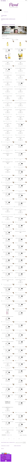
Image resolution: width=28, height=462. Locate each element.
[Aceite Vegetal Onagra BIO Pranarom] (7, 107)
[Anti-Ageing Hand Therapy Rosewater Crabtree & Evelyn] (7, 142)
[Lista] (5, 38)
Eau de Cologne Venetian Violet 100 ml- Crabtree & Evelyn (7, 296)
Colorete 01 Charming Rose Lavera (8, 231)
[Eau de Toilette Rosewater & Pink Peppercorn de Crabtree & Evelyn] (7, 402)
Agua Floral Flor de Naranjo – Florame (7, 137)
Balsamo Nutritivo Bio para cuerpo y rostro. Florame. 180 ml (8, 162)
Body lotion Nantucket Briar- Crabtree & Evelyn (20, 184)
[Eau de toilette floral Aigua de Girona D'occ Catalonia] (20, 419)
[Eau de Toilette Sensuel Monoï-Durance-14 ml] (20, 399)
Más (2, 36)
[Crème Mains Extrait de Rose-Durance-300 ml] (20, 270)
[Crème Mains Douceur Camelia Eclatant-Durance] (8, 256)
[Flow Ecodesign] (14, 5)
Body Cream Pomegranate (8, 169)
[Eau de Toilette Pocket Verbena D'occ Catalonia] (20, 392)
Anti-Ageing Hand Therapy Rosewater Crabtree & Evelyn (7, 145)
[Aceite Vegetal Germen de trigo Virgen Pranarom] (20, 86)
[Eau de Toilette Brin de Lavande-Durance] (20, 338)
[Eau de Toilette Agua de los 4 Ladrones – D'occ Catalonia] (20, 330)
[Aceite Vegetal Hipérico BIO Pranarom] (7, 93)
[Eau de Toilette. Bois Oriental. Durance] (20, 412)
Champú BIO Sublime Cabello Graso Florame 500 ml (20, 217)
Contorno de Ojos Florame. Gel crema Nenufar (20, 231)
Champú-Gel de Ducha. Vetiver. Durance (20, 224)
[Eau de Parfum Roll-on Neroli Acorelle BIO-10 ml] (20, 321)
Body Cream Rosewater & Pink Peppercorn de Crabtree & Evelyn (20, 170)
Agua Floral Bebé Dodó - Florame (20, 116)
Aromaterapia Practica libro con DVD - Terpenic (20, 144)
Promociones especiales (8, 19)
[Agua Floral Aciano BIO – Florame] (7, 114)
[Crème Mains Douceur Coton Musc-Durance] (20, 256)
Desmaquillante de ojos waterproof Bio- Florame (7, 279)
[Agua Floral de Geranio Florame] (8, 121)
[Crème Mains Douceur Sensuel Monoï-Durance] (7, 263)
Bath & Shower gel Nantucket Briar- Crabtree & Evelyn (20, 162)
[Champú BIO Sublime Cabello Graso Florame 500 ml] (20, 214)
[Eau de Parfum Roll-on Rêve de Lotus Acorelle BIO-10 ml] (7, 330)
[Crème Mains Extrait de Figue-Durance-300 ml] (7, 270)
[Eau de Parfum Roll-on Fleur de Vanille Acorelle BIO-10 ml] (20, 308)
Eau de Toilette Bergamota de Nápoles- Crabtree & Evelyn (7, 341)
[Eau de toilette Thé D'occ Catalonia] (20, 427)
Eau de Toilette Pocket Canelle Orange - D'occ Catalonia (7, 387)
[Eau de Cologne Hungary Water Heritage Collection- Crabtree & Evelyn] (7, 284)
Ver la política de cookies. (7, 459)
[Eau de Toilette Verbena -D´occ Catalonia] (8, 412)
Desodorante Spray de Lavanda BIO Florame (20, 279)
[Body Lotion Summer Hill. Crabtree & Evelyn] (7, 190)
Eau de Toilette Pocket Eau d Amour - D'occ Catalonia (20, 387)
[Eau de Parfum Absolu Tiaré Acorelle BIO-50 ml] (20, 292)
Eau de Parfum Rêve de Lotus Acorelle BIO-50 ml (20, 303)
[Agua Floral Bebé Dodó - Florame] (20, 114)
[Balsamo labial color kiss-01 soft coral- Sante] (20, 150)
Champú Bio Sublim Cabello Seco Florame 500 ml (7, 216)
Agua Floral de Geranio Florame (7, 123)
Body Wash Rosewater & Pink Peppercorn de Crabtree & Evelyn (20, 194)
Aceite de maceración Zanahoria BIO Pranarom (20, 61)
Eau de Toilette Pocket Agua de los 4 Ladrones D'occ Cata (20, 379)
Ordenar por (7, 38)
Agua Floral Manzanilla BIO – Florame (20, 137)
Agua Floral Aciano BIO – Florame (7, 116)
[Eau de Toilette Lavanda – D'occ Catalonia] (20, 360)
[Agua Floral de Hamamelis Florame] (20, 121)
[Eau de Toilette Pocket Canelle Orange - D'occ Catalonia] (7, 384)
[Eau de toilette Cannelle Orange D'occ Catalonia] (7, 419)
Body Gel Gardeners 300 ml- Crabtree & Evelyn (7, 177)
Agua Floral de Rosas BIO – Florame (20, 130)
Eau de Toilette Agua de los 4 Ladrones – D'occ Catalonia (20, 333)
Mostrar (13, 39)
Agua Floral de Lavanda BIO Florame (8, 130)
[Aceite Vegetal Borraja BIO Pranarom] (7, 79)
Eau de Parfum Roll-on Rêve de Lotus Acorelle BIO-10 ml (7, 333)
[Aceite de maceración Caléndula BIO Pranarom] (7, 56)
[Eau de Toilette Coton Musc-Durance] (7, 346)
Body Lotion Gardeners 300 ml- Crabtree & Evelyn (20, 177)
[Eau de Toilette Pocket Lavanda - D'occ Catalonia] (8, 392)
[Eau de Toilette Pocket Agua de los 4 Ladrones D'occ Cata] (20, 376)
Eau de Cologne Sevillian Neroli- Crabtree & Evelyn (20, 287)
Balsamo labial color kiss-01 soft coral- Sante (20, 152)
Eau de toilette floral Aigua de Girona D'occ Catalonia (20, 422)
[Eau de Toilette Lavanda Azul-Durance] (7, 360)
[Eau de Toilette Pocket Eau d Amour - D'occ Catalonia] (20, 384)
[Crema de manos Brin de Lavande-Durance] (7, 249)
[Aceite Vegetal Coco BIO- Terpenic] (20, 79)
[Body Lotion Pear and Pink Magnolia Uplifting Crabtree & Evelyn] (7, 182)
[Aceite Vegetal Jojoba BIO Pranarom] (20, 93)
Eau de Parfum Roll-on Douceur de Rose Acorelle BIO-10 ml (7, 316)
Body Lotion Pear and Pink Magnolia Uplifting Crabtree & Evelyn (7, 185)
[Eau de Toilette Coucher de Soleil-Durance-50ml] (20, 346)
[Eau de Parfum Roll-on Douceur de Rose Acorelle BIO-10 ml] (7, 311)
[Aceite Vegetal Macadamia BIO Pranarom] (7, 100)
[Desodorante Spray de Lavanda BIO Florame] (20, 277)
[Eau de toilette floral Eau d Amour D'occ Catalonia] (7, 427)
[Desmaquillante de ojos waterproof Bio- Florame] (8, 277)
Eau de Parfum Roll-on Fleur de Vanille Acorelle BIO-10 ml (20, 311)
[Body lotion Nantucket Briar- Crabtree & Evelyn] (20, 182)
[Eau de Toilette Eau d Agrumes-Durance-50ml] (7, 353)
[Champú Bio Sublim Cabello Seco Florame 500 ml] (7, 214)
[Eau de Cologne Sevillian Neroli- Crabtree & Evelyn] (20, 284)
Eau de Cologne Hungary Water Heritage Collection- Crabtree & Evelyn (7, 287)
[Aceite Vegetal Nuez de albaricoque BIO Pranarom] (20, 100)
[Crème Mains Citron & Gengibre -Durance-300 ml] (20, 249)
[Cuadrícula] (3, 38)
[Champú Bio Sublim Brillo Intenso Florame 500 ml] (7, 206)
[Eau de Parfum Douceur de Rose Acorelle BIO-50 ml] (7, 301)
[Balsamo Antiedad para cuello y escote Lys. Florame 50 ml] (7, 150)
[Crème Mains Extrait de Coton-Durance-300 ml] (20, 263)
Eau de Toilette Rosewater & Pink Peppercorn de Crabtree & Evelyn (7, 407)
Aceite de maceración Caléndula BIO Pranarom (7, 61)
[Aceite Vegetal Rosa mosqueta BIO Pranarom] (20, 107)
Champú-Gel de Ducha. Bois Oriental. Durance (7, 224)
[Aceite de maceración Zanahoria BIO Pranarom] (20, 56)
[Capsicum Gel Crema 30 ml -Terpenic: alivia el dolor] (20, 199)
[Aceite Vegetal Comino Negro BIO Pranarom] (7, 86)
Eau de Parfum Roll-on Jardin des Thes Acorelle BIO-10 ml (7, 325)
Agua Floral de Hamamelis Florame (20, 123)
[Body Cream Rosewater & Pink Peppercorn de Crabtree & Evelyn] (20, 167)
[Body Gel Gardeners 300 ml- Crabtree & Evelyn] (8, 175)
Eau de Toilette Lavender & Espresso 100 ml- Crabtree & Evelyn (8, 370)
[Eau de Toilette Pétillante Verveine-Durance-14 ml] (20, 367)
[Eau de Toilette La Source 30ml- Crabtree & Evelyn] (20, 353)
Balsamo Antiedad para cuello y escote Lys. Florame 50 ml (8, 153)
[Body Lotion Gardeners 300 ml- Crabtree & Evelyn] (20, 175)
